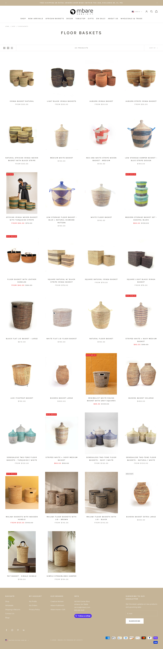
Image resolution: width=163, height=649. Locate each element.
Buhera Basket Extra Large (141, 517)
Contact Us (9, 613)
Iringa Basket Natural (22, 101)
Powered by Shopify (75, 640)
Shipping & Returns (12, 609)
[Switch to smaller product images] (8, 48)
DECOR (69, 19)
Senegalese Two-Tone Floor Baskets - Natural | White (141, 458)
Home (7, 26)
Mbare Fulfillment (57, 605)
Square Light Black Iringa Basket (141, 280)
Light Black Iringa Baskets (61, 101)
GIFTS (91, 19)
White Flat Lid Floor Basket (61, 339)
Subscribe (134, 621)
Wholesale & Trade (131, 19)
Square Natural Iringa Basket (101, 279)
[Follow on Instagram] (12, 630)
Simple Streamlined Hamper (62, 576)
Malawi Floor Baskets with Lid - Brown (62, 518)
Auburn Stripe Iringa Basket (141, 101)
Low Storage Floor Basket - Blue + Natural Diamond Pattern (61, 220)
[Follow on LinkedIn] (24, 630)
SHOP (23, 19)
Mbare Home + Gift (58, 609)
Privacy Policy (34, 609)
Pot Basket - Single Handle (22, 576)
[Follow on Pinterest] (18, 630)
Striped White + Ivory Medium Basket (62, 458)
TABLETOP (80, 19)
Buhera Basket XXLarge (141, 398)
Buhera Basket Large (61, 398)
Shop (13, 26)
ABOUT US (113, 19)
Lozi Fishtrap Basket (22, 398)
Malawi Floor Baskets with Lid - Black (101, 518)
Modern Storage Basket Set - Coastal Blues (141, 218)
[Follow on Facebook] (6, 630)
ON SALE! (101, 19)
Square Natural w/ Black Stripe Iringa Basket (61, 280)
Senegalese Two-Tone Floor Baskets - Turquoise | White (22, 458)
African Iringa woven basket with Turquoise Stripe (22, 218)
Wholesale (9, 605)
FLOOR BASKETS (23, 26)
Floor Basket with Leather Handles (21, 280)
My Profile (33, 601)
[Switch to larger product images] (4, 48)
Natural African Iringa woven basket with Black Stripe (21, 159)
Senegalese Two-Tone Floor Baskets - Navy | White (101, 458)
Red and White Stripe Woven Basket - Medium (101, 159)
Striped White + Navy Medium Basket (141, 340)
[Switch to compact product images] (12, 48)
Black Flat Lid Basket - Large (22, 339)
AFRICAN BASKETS (55, 19)
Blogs (7, 617)
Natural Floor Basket (101, 339)
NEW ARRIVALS (35, 19)
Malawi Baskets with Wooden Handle (22, 518)
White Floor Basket (101, 217)
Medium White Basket (61, 158)
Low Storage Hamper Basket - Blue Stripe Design (141, 159)
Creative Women (57, 601)
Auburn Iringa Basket (101, 101)
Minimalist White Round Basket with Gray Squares (101, 399)
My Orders (33, 605)
